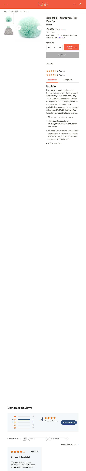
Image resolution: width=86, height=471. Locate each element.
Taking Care (67, 79)
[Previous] (18, 27)
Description (52, 79)
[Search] (74, 4)
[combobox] (38, 439)
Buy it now (62, 55)
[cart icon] (80, 4)
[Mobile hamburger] (6, 4)
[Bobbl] (43, 4)
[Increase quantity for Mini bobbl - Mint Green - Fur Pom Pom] (60, 47)
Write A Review (69, 422)
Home (6, 11)
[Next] (39, 27)
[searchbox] (15, 439)
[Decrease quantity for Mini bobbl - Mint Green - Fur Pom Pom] (48, 47)
